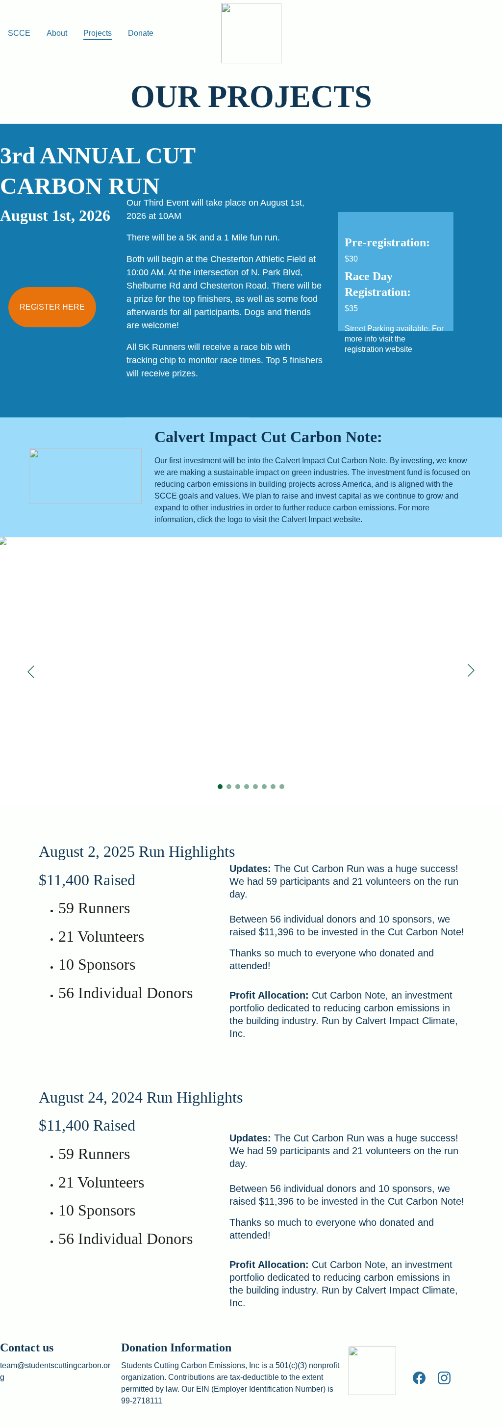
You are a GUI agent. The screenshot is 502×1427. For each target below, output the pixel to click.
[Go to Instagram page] (444, 1378)
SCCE (19, 33)
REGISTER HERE (52, 307)
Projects (97, 33)
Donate (140, 33)
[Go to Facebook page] (424, 1378)
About (57, 33)
